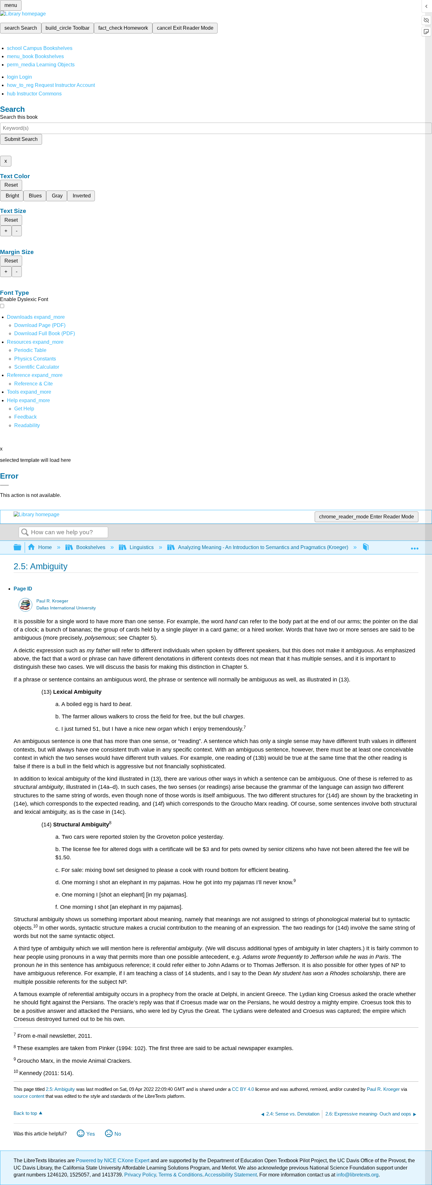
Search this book (19, 117)
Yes (90, 1134)
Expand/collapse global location (414, 545)
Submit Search (21, 139)
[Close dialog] (4, 485)
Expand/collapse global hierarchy (21, 547)
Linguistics (141, 547)
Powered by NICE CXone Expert (113, 1160)
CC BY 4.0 (243, 1089)
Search (25, 532)
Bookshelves (91, 547)
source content (29, 1096)
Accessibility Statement (231, 1174)
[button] (25, 417)
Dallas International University (66, 608)
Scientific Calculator (36, 367)
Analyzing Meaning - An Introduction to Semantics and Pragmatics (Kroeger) (263, 547)
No (117, 1134)
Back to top (25, 1113)
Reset (11, 185)
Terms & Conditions (180, 1174)
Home (45, 547)
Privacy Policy (140, 1174)
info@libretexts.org (357, 1174)
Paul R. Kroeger (52, 601)
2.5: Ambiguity (60, 1089)
